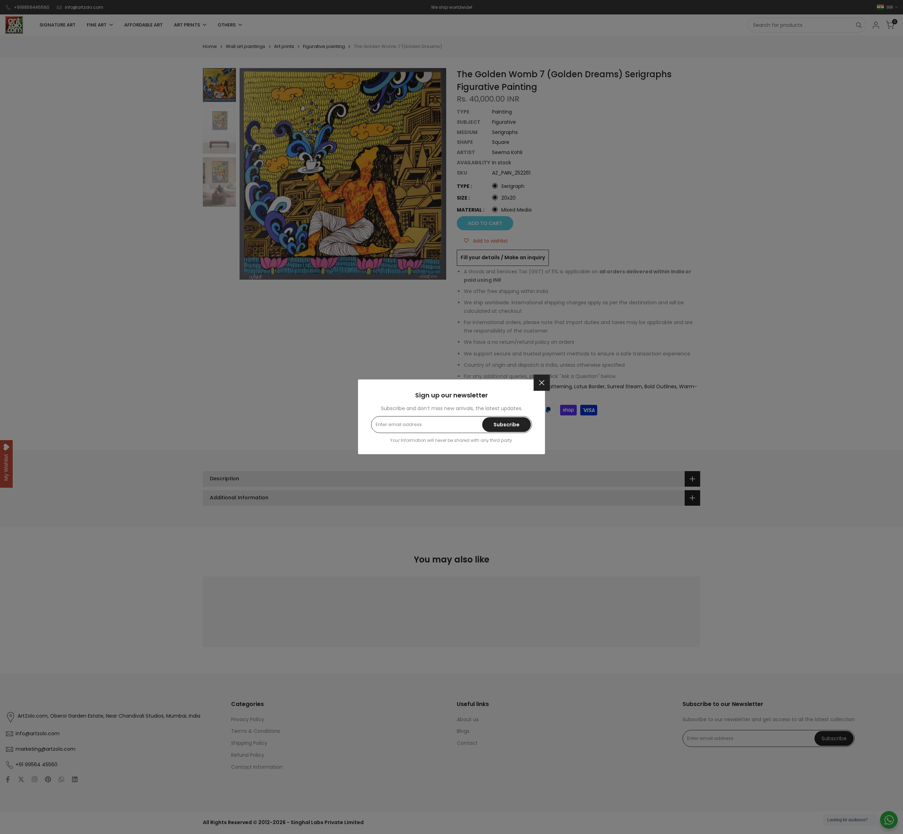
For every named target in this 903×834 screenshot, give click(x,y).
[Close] (542, 383)
